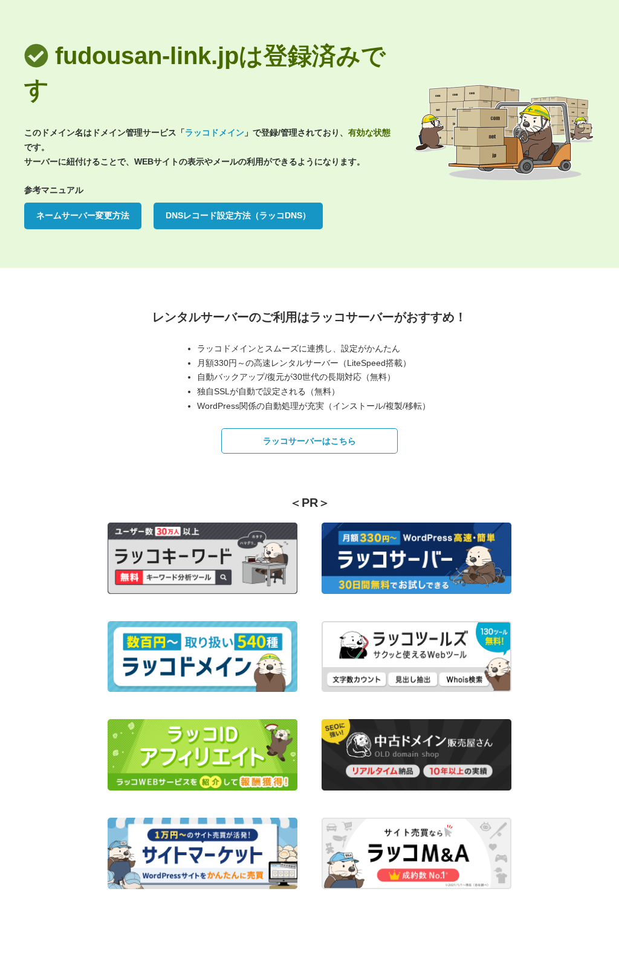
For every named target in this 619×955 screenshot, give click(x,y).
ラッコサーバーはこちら (309, 441)
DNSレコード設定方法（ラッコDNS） (238, 215)
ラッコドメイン (214, 132)
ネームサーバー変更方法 (82, 215)
